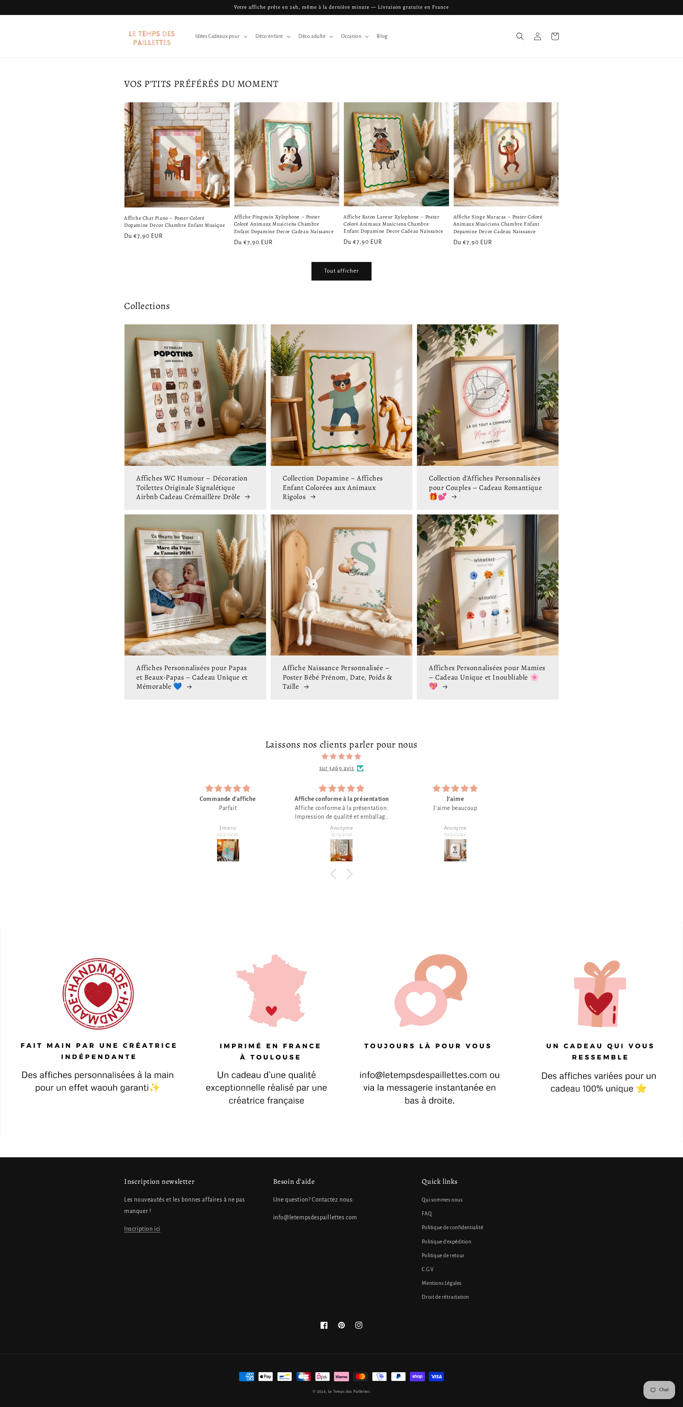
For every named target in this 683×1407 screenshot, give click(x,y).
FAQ (427, 1214)
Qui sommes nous (442, 1200)
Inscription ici (142, 1229)
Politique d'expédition (446, 1242)
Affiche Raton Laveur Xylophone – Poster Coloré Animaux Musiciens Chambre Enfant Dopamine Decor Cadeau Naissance (393, 223)
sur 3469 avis (336, 768)
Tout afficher (341, 271)
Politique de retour (443, 1255)
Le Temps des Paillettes (349, 1392)
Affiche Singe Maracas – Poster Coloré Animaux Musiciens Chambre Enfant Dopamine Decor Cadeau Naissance (498, 223)
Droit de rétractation (445, 1297)
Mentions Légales (442, 1283)
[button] (520, 36)
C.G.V (428, 1269)
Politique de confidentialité (452, 1227)
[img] (341, 757)
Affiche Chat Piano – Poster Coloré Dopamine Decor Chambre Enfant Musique (174, 221)
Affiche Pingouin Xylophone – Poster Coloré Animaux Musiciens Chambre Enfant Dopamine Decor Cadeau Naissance (284, 223)
